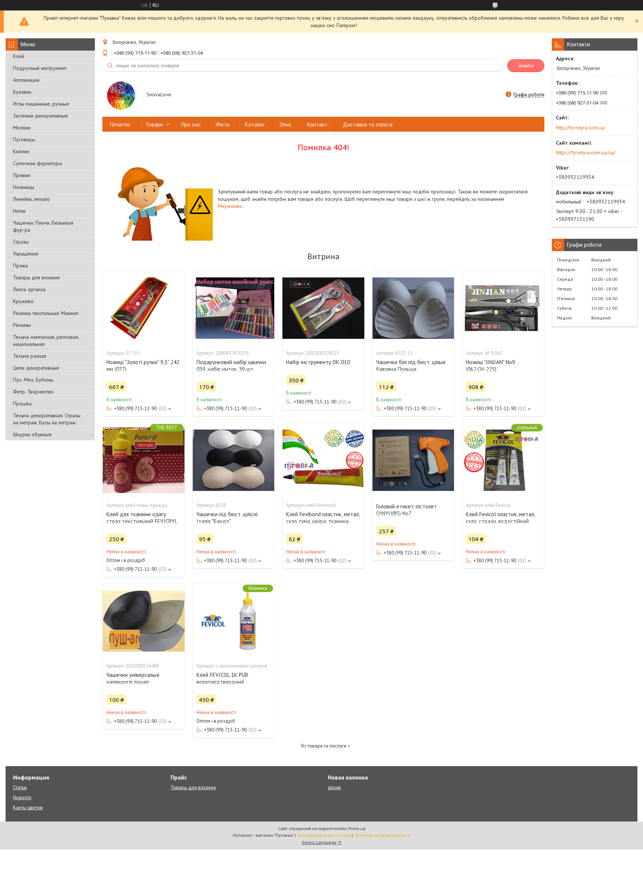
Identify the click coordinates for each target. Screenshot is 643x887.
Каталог (255, 124)
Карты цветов (28, 807)
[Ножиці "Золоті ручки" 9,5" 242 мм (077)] (144, 308)
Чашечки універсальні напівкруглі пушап (132, 678)
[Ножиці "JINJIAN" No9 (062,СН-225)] (503, 308)
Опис (286, 124)
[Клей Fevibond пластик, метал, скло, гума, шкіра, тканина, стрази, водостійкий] (323, 460)
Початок (120, 124)
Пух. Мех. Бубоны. (33, 379)
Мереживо (230, 206)
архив (334, 787)
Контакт (317, 124)
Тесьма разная (29, 356)
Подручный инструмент (40, 68)
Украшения (25, 253)
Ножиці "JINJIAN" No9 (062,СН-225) (490, 366)
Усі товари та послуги (323, 745)
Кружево (23, 301)
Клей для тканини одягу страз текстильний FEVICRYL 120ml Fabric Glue (141, 521)
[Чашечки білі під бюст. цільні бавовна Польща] (413, 308)
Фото (223, 124)
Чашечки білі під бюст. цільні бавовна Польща (410, 366)
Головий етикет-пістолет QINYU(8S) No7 (406, 510)
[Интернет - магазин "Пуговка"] (121, 95)
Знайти (526, 65)
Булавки (22, 92)
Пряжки (21, 175)
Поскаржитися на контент (324, 835)
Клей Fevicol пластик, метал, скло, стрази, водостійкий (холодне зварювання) (500, 521)
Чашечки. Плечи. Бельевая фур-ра (43, 226)
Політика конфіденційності (382, 835)
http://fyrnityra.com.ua (580, 127)
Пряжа (20, 265)
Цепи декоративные (36, 367)
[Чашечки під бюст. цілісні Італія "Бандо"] (234, 460)
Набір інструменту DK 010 (318, 362)
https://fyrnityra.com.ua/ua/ (585, 152)
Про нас (191, 124)
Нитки (19, 211)
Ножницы (23, 187)
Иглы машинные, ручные (41, 103)
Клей (18, 56)
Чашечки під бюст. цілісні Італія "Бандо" (226, 518)
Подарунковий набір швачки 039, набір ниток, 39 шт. (231, 366)
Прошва (22, 403)
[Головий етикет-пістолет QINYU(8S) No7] (413, 460)
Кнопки (21, 151)
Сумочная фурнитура (37, 163)
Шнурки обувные (32, 434)
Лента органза (29, 289)
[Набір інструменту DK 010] (323, 308)
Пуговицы (24, 139)
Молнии (22, 127)
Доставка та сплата (368, 124)
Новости (22, 797)
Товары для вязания (36, 277)
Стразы (21, 241)
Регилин (22, 325)
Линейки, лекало (31, 199)
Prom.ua (356, 828)
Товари (154, 124)
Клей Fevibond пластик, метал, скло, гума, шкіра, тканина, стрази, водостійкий (322, 521)
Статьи (20, 787)
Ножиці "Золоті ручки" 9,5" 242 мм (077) (142, 366)
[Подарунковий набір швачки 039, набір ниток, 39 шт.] (234, 308)
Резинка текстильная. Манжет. (46, 313)
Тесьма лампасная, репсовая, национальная (46, 340)
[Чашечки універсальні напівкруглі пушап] (144, 621)
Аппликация (26, 80)
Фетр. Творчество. (34, 391)
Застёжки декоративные (40, 115)
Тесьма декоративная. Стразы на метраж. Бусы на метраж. (46, 419)
